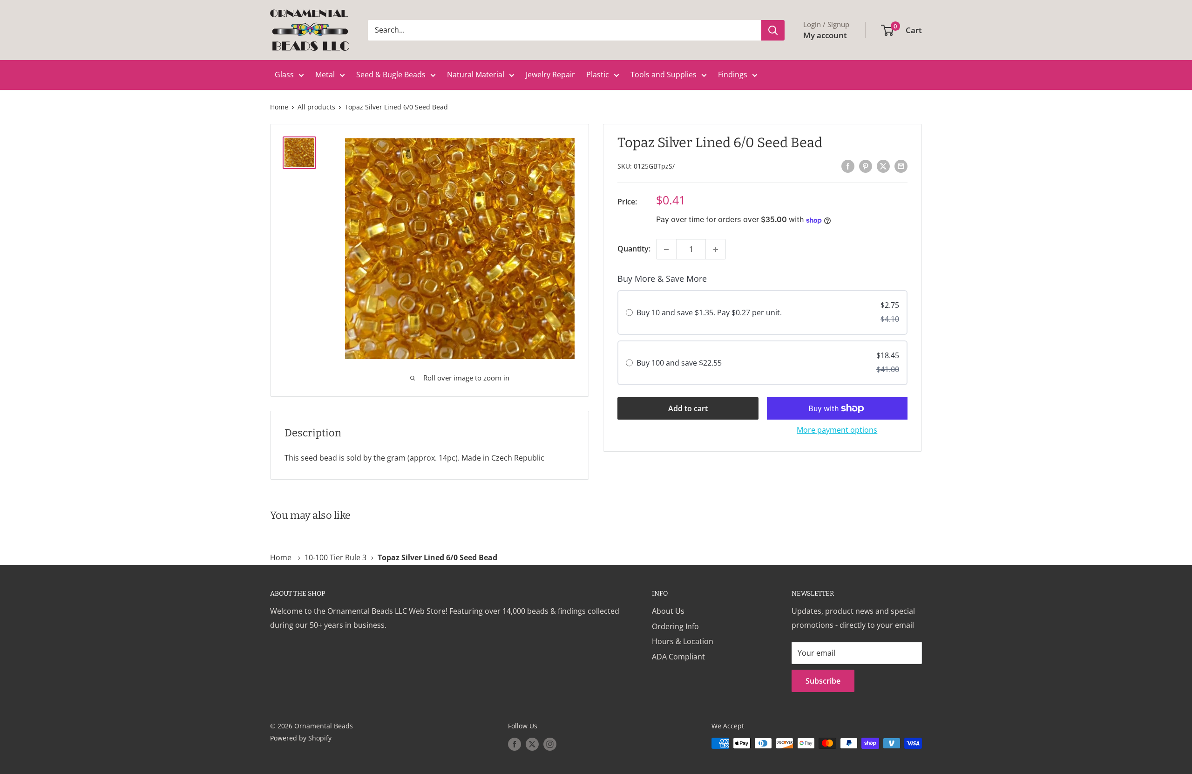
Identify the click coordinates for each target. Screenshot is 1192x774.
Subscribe (823, 681)
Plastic (597, 74)
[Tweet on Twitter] (883, 166)
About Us (668, 611)
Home (279, 106)
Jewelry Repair (550, 74)
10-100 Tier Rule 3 (335, 557)
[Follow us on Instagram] (549, 744)
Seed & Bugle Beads (391, 74)
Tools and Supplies (663, 74)
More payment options (837, 430)
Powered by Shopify (301, 737)
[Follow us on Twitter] (532, 744)
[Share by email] (901, 166)
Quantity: (633, 249)
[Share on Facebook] (847, 166)
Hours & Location (682, 641)
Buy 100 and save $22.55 (679, 363)
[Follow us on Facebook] (514, 744)
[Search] (773, 30)
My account (825, 35)
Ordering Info (675, 626)
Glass (284, 74)
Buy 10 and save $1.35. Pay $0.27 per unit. (709, 313)
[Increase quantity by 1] (715, 249)
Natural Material (475, 74)
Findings (732, 74)
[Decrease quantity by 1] (666, 249)
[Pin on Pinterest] (865, 166)
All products (316, 106)
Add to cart (688, 408)
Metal (325, 74)
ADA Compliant (678, 657)
